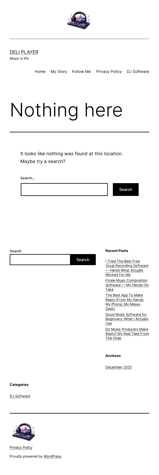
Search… (27, 178)
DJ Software (138, 71)
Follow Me (81, 71)
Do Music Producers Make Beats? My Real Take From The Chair (127, 333)
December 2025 (118, 367)
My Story (59, 71)
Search (16, 251)
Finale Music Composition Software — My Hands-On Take (127, 284)
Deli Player (24, 52)
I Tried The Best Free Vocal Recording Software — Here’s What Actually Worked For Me (126, 268)
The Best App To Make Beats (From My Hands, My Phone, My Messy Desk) (124, 302)
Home (40, 71)
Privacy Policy (109, 71)
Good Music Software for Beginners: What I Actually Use (127, 319)
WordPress (52, 456)
